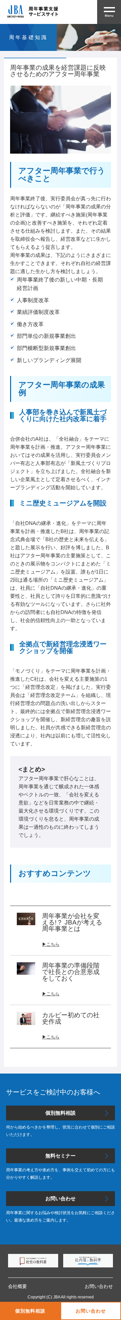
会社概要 (17, 1286)
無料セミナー (60, 1155)
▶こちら (50, 993)
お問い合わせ (91, 1311)
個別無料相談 (30, 1311)
